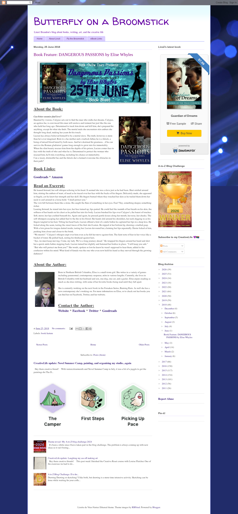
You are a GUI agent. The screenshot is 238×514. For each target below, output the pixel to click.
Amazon (57, 177)
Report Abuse (166, 399)
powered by (184, 146)
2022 (164, 287)
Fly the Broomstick (75, 38)
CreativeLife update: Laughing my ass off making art (73, 458)
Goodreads (41, 177)
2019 (164, 300)
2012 (164, 383)
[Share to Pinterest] (90, 328)
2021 (164, 291)
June (167, 330)
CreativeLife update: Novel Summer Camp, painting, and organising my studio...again (82, 363)
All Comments (169, 251)
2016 (164, 366)
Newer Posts (42, 344)
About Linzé (54, 38)
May (167, 342)
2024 (164, 278)
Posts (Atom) (99, 354)
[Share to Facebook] (87, 328)
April (167, 347)
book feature (47, 333)
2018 (164, 304)
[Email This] (77, 328)
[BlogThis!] (80, 328)
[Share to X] (83, 328)
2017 (164, 361)
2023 (164, 282)
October (169, 313)
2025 (164, 273)
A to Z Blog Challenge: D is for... (63, 474)
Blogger (156, 507)
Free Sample (178, 123)
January (168, 356)
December (170, 308)
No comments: (59, 328)
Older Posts (144, 344)
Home (40, 38)
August (168, 321)
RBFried (136, 507)
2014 (164, 374)
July (167, 326)
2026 (164, 269)
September (170, 317)
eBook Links (96, 38)
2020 (164, 295)
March (168, 351)
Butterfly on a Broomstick (101, 21)
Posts (165, 245)
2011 (164, 388)
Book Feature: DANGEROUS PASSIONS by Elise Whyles (83, 54)
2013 (164, 379)
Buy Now (186, 133)
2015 (164, 370)
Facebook (78, 310)
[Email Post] (70, 328)
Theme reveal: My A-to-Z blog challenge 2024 (70, 441)
